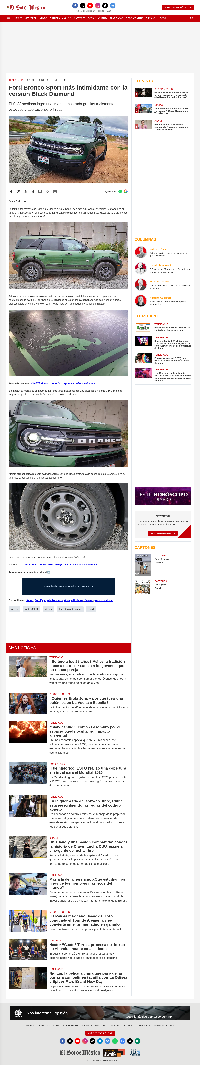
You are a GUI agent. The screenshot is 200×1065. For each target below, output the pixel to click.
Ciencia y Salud (134, 18)
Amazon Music (104, 600)
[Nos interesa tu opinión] (100, 1013)
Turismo (150, 18)
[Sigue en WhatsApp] (120, 191)
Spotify (39, 600)
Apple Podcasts (53, 600)
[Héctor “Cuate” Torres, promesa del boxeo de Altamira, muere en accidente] (28, 951)
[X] (82, 5)
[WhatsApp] (26, 191)
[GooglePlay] (137, 1041)
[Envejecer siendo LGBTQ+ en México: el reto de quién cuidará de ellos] (143, 358)
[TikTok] (105, 5)
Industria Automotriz (70, 609)
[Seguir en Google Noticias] (125, 191)
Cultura (103, 18)
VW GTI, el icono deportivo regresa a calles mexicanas (63, 383)
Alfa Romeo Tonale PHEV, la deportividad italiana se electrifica (60, 564)
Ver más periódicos (178, 7)
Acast (29, 600)
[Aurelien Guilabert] (141, 301)
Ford (91, 609)
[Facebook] (75, 5)
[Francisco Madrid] (141, 284)
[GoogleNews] (122, 1041)
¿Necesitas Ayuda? (100, 1033)
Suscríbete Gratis (163, 533)
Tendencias (116, 18)
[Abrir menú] (8, 18)
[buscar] (192, 18)
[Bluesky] (112, 5)
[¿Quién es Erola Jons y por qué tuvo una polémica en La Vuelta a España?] (28, 705)
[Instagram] (97, 5)
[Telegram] (33, 191)
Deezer (88, 600)
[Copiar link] (47, 191)
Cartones (79, 18)
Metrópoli (31, 18)
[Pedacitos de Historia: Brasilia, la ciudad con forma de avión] (143, 327)
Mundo (43, 18)
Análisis (67, 18)
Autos (14, 609)
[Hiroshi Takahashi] (141, 268)
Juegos (162, 18)
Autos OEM (31, 609)
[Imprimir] (55, 191)
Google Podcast (73, 600)
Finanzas (55, 18)
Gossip (92, 18)
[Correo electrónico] (40, 191)
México (18, 18)
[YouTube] (90, 5)
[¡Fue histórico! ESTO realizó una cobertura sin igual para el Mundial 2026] (28, 776)
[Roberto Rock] (141, 252)
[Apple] (130, 1041)
